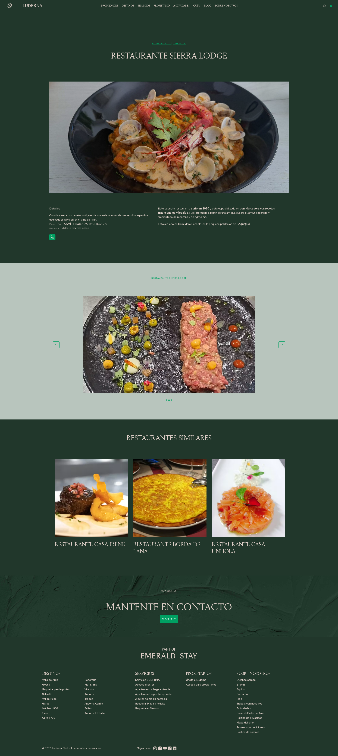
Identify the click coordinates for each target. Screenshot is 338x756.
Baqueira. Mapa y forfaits (150, 704)
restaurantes (161, 44)
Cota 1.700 (48, 718)
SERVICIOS (144, 5)
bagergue (179, 44)
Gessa (46, 685)
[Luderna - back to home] (24, 5)
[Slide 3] (171, 400)
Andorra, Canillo (93, 704)
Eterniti (241, 685)
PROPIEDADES (109, 5)
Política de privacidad (249, 718)
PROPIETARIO (162, 5)
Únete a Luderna (196, 680)
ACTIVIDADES (181, 5)
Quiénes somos (246, 680)
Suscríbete (169, 619)
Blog (239, 699)
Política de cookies (248, 732)
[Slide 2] (169, 400)
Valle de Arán (50, 680)
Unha (45, 713)
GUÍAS (197, 5)
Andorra (89, 694)
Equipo (241, 689)
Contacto (242, 694)
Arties (88, 708)
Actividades (244, 708)
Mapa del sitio (245, 723)
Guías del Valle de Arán (250, 713)
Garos (45, 704)
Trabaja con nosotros (249, 704)
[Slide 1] (166, 400)
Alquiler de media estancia (151, 699)
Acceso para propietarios (201, 685)
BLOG (207, 5)
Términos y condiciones (251, 727)
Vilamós (89, 689)
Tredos (88, 699)
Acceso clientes (145, 685)
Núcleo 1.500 (50, 708)
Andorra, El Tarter (95, 713)
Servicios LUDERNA (147, 680)
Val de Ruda (49, 699)
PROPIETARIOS (199, 673)
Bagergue (90, 680)
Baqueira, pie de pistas (56, 689)
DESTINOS (128, 5)
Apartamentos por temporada (153, 694)
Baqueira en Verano (147, 708)
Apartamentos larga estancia (152, 689)
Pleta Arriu (90, 685)
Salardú (46, 694)
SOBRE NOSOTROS (226, 5)
